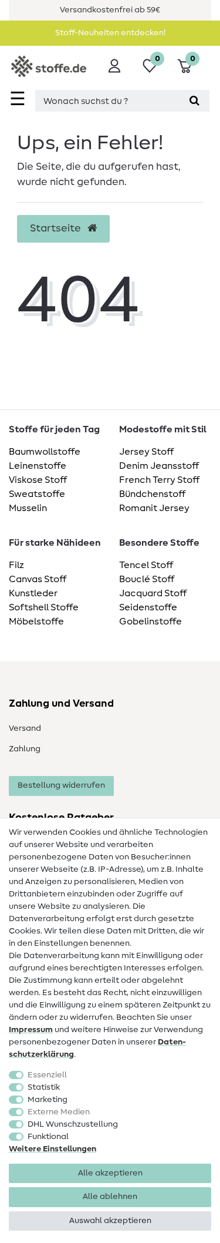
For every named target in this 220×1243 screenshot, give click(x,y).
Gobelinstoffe (150, 621)
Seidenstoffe (148, 607)
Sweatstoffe (37, 494)
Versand (25, 728)
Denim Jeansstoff (159, 466)
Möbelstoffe (36, 621)
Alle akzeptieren (110, 1173)
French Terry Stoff (159, 480)
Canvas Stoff (37, 579)
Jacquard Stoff (153, 593)
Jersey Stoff (146, 451)
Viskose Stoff (38, 480)
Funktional (48, 1137)
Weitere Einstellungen (52, 1149)
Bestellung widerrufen (61, 785)
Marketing (47, 1100)
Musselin (28, 508)
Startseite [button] (56, 228)
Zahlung (24, 749)
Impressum (31, 1030)
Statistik (44, 1087)
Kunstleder (33, 593)
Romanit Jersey (154, 508)
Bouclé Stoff (146, 579)
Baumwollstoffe (44, 451)
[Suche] (194, 101)
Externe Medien (59, 1112)
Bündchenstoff (152, 494)
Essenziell (47, 1075)
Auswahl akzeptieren (110, 1221)
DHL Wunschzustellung (73, 1124)
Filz (16, 565)
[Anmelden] (114, 66)
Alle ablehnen (110, 1196)
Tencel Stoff (146, 565)
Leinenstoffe (37, 466)
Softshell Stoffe (44, 607)
